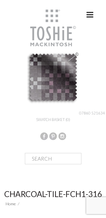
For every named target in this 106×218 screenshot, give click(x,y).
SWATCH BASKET (53, 119)
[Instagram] (62, 135)
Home (11, 203)
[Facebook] (44, 135)
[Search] (72, 159)
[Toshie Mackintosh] (53, 27)
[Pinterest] (53, 135)
